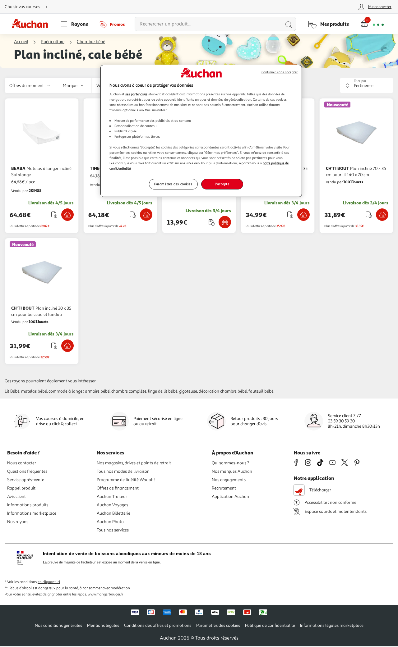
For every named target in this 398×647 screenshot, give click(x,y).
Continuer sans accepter (279, 72)
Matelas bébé (34, 391)
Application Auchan (230, 496)
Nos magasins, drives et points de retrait (134, 463)
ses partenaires (136, 94)
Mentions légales (103, 625)
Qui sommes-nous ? (230, 463)
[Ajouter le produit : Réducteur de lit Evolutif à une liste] (132, 214)
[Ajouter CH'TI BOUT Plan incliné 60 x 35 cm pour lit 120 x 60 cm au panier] (303, 214)
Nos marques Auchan (232, 471)
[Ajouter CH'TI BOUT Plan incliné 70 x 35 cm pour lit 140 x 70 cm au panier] (382, 214)
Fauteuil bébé (261, 391)
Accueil (21, 42)
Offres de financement (118, 488)
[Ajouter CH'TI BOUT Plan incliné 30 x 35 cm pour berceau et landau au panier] (67, 345)
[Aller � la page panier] (372, 24)
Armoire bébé (97, 391)
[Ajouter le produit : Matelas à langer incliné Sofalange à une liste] (54, 214)
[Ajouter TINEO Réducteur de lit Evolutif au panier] (146, 214)
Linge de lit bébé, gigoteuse (172, 391)
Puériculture (52, 42)
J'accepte (222, 184)
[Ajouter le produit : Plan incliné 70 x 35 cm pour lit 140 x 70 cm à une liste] (368, 214)
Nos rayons (17, 521)
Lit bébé (12, 391)
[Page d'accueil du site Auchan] (32, 24)
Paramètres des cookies (173, 184)
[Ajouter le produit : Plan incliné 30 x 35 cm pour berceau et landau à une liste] (54, 345)
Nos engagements (229, 479)
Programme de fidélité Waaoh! (126, 479)
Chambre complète (128, 391)
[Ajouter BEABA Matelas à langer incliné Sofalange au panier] (67, 214)
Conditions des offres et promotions (157, 625)
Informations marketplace (31, 513)
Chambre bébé (91, 42)
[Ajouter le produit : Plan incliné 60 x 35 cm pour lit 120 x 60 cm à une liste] (290, 214)
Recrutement (224, 488)
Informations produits (27, 505)
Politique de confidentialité (270, 625)
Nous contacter (21, 463)
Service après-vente (25, 479)
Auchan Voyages (112, 505)
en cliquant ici (49, 582)
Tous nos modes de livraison (123, 471)
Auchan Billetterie (113, 513)
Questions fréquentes (27, 471)
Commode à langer (66, 391)
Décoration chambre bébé (223, 391)
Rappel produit (21, 488)
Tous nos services (113, 530)
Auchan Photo (110, 521)
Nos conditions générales (58, 625)
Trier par (360, 81)
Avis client (16, 496)
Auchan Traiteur (112, 496)
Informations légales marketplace (331, 625)
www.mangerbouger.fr (105, 594)
